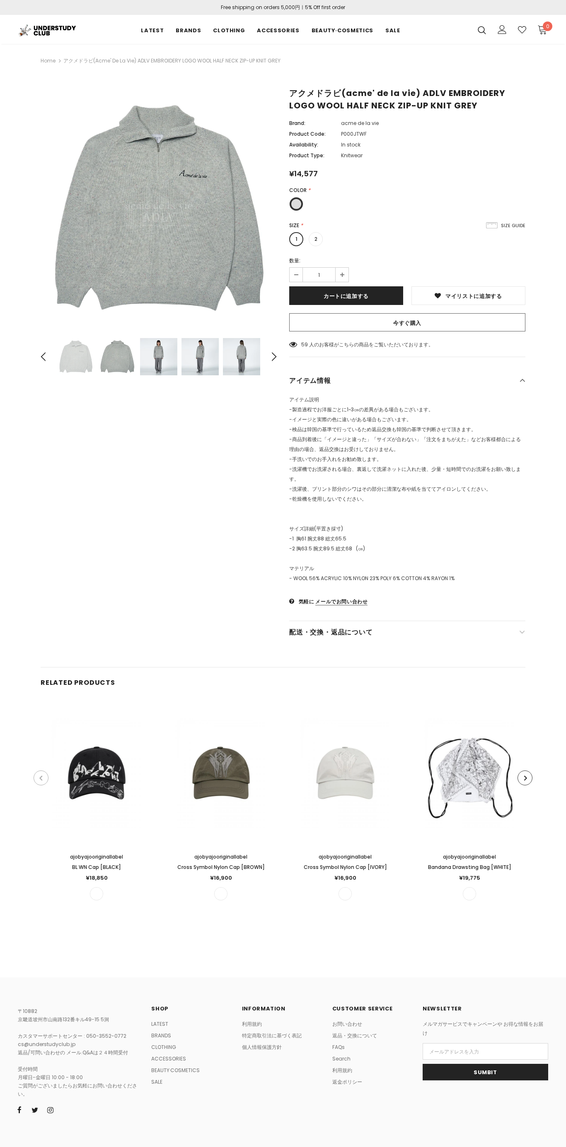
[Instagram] (50, 1109)
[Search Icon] (482, 30)
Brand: (297, 123)
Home (48, 60)
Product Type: (306, 155)
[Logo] (47, 29)
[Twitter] (34, 1109)
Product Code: (307, 133)
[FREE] (96, 894)
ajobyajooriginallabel (96, 856)
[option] (159, 208)
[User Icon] (502, 29)
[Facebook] (19, 1109)
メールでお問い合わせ (341, 601)
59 (304, 344)
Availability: (303, 144)
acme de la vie (360, 123)
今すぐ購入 (407, 323)
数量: (294, 260)
